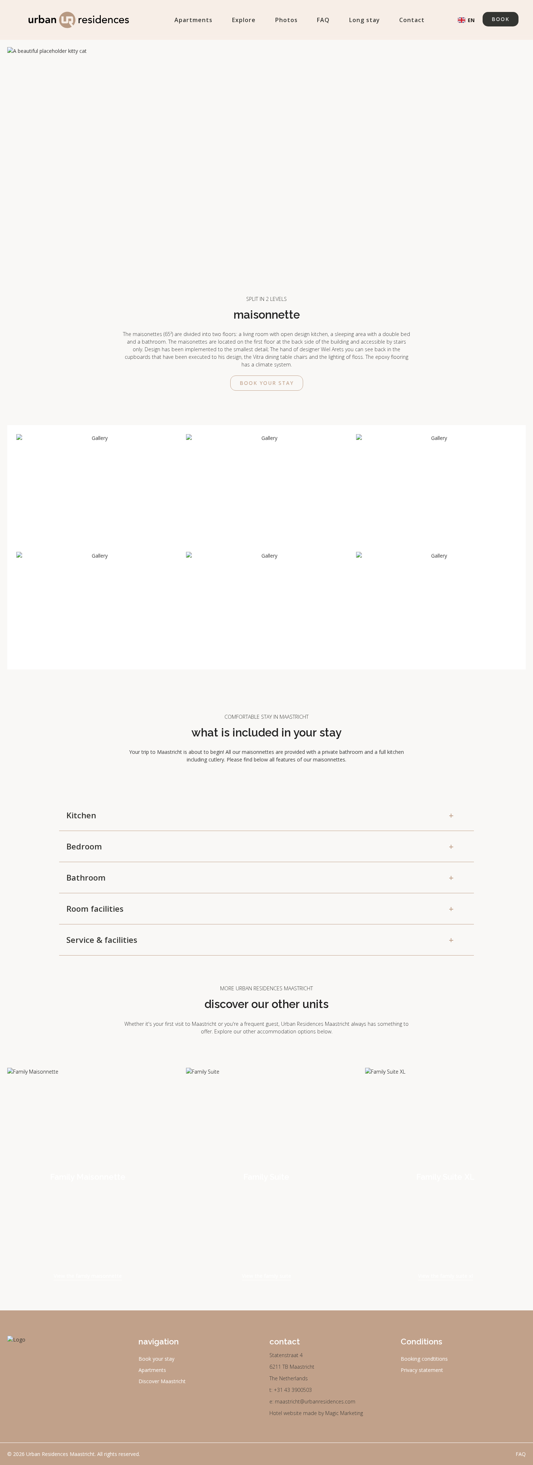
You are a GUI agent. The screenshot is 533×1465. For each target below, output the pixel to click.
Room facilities (260, 908)
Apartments (193, 20)
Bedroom (260, 846)
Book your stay (267, 382)
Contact (412, 20)
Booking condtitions (424, 1358)
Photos (286, 20)
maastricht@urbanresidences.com (315, 1401)
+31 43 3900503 (293, 1389)
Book (500, 19)
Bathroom (260, 877)
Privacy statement (422, 1370)
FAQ (323, 20)
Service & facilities (260, 939)
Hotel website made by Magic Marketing (316, 1413)
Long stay (364, 20)
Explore (244, 20)
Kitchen (260, 815)
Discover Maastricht (162, 1381)
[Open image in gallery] (96, 488)
